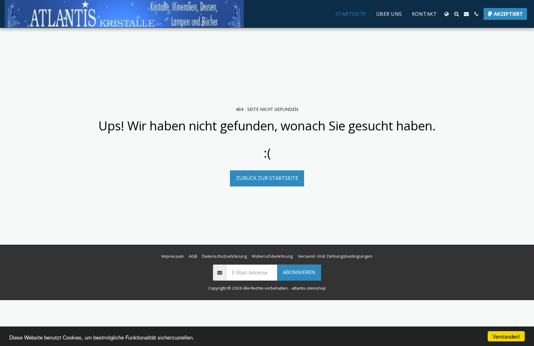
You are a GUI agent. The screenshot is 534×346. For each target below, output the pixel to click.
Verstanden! (506, 336)
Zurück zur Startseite (267, 178)
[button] (456, 13)
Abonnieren (299, 272)
